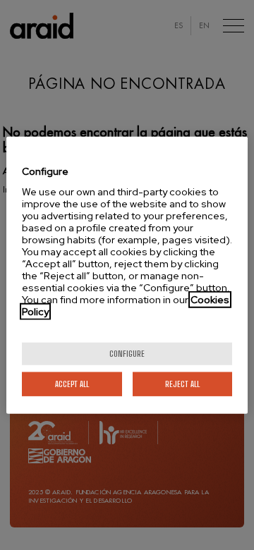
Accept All (72, 383)
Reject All (182, 383)
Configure (127, 353)
